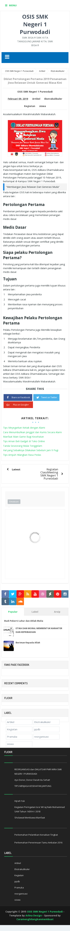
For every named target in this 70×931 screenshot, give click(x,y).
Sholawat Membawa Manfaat (29, 817)
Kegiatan (29, 106)
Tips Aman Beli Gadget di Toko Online (24, 441)
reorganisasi (41, 736)
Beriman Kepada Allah (28, 642)
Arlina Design (33, 915)
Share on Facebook (20, 397)
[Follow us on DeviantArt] (50, 594)
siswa (42, 106)
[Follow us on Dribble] (42, 594)
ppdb (37, 729)
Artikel (36, 98)
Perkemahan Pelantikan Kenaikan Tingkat (36, 834)
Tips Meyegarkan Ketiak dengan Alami (24, 427)
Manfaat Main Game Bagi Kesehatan (23, 436)
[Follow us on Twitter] (12, 594)
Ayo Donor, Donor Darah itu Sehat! (32, 779)
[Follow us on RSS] (27, 594)
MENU (13, 5)
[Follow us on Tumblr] (5, 601)
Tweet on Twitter (49, 397)
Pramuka (12, 736)
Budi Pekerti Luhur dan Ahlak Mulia (23, 620)
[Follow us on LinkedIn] (12, 601)
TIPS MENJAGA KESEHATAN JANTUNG (32, 786)
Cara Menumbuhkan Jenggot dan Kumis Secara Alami (32, 432)
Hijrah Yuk (19, 800)
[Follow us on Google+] (20, 594)
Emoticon (14, 501)
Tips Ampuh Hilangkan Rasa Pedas (22, 454)
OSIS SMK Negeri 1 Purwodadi (35, 24)
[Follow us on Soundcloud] (20, 601)
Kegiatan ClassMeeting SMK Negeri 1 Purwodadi (49, 473)
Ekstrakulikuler (53, 98)
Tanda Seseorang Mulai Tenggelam (22, 445)
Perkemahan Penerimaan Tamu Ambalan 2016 (38, 842)
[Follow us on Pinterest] (57, 594)
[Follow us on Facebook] (5, 594)
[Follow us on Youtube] (35, 594)
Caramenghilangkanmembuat (35, 919)
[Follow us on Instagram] (65, 594)
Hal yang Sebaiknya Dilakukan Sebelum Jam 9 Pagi (30, 450)
